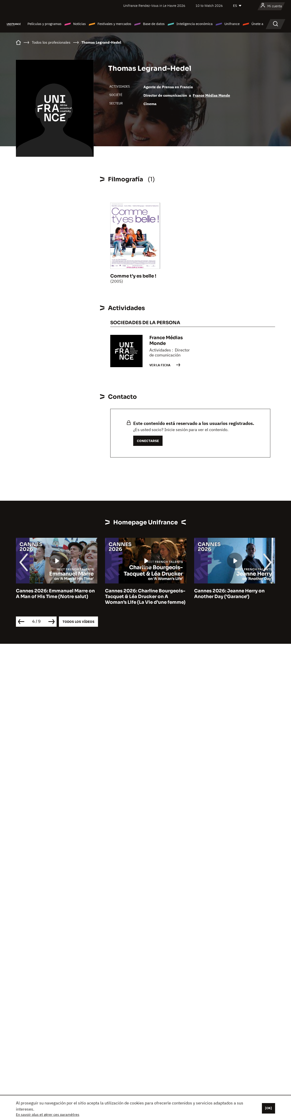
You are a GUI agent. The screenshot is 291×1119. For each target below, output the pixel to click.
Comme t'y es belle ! (133, 276)
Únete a (257, 24)
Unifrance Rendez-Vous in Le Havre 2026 (154, 5)
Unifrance (232, 24)
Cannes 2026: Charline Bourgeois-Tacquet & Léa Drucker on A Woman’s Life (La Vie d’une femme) (145, 596)
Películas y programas (44, 24)
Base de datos (154, 24)
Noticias (79, 24)
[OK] (268, 1108)
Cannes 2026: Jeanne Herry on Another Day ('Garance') (229, 593)
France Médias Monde (211, 95)
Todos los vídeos (78, 621)
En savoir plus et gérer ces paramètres (47, 1114)
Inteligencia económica (194, 24)
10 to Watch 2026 (209, 5)
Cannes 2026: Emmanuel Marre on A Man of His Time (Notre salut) (55, 593)
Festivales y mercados (114, 24)
